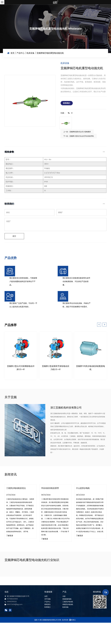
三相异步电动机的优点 (16, 488)
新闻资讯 (47, 604)
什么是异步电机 (83, 488)
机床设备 (30, 53)
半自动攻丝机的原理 (50, 488)
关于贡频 (47, 599)
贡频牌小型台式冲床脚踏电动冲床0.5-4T (20, 368)
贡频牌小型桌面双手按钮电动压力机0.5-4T (55, 368)
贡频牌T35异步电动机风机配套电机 (90, 368)
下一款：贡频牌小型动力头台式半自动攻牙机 (78, 136)
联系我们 (66, 103)
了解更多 (9, 536)
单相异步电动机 (67, 604)
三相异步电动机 (67, 601)
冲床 (63, 596)
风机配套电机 (67, 599)
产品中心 (20, 53)
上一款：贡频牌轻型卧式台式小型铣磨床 (77, 132)
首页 (12, 53)
